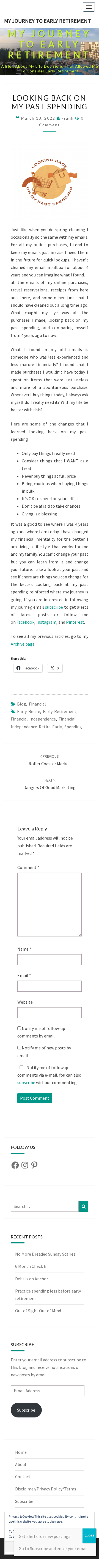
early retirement (59, 711)
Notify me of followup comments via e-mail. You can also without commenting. (49, 1075)
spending (73, 726)
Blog (21, 704)
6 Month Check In (31, 1266)
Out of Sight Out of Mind (38, 1310)
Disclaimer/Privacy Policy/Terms (45, 1489)
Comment (28, 867)
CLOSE (89, 1535)
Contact (23, 1476)
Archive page (23, 644)
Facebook (25, 622)
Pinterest (75, 622)
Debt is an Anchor (31, 1278)
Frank (68, 118)
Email (24, 975)
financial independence (33, 719)
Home (21, 1452)
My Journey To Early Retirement (47, 20)
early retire (28, 711)
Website (25, 1002)
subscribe (54, 607)
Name (24, 949)
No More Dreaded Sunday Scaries (45, 1254)
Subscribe (26, 1410)
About (21, 1464)
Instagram (46, 622)
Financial (37, 704)
